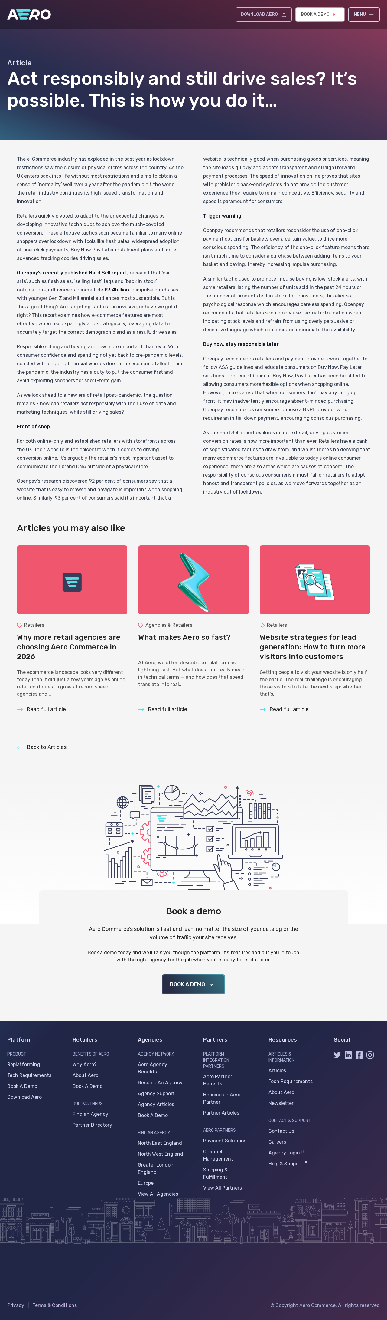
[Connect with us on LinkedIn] (348, 1057)
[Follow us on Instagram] (370, 1057)
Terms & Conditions (55, 1305)
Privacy (15, 1305)
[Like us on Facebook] (359, 1057)
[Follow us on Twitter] (337, 1057)
